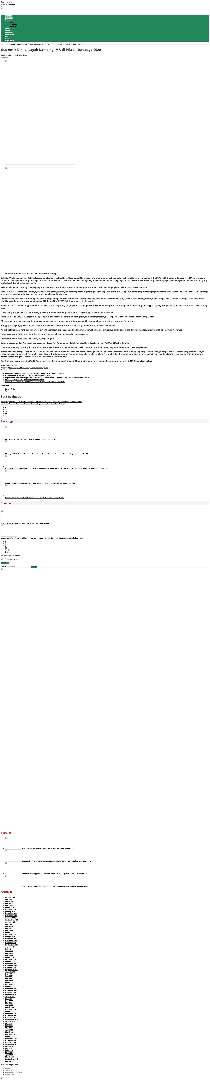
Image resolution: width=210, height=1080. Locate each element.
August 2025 (10, 922)
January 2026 (10, 912)
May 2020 (8, 1053)
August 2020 (10, 1046)
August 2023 (10, 972)
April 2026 (9, 905)
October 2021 (10, 1017)
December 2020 (11, 1038)
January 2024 (10, 961)
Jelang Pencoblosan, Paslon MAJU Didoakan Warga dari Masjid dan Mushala (35, 382)
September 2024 (11, 945)
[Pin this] (6, 412)
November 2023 (11, 966)
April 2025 (9, 930)
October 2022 (10, 993)
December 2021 (11, 1013)
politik (45, 368)
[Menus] (1, 6)
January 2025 (10, 936)
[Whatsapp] (6, 416)
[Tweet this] (6, 409)
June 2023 (9, 976)
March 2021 (9, 1032)
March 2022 (9, 1007)
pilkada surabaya (36, 368)
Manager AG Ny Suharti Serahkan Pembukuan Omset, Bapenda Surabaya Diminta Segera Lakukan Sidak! (46, 454)
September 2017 (11, 1059)
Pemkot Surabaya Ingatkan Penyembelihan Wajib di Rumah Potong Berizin (34, 498)
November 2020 (11, 1040)
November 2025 (11, 916)
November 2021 (11, 1015)
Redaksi (8, 1068)
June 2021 (9, 1026)
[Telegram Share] (6, 414)
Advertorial (9, 1074)
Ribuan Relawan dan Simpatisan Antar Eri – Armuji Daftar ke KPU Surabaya (34, 373)
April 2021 (9, 1030)
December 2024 (11, 939)
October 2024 (10, 943)
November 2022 (11, 990)
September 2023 (11, 970)
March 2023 (9, 982)
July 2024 (8, 949)
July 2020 (8, 1049)
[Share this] (5, 407)
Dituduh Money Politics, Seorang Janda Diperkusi (24, 380)
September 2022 (11, 995)
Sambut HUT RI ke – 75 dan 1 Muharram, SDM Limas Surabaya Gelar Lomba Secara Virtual (41, 402)
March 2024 (9, 957)
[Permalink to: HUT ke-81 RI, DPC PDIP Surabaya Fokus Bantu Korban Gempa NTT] (13, 437)
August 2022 (10, 997)
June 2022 (9, 1001)
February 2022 (10, 1009)
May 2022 (8, 1003)
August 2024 (10, 947)
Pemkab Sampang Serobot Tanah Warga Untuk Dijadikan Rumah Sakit (33, 404)
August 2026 (10, 897)
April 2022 (9, 1005)
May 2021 (8, 1028)
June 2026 (9, 901)
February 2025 (10, 934)
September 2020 (11, 1044)
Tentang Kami (11, 1070)
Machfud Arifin (23, 368)
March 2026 (9, 907)
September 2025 (11, 920)
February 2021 (10, 1034)
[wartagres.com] (8, 4)
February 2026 (10, 909)
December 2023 (11, 963)
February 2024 (10, 959)
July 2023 (8, 974)
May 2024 (8, 953)
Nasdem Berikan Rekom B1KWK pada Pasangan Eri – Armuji (28, 375)
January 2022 (10, 1011)
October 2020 (10, 1042)
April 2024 (9, 955)
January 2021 (10, 1036)
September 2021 (11, 1019)
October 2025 (10, 918)
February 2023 (10, 984)
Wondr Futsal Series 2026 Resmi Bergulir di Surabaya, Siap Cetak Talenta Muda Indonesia (40, 483)
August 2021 (10, 1022)
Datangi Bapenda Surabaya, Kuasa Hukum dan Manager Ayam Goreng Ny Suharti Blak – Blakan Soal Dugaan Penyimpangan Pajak (56, 468)
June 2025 (9, 926)
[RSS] (6, 391)
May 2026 (8, 903)
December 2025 (11, 914)
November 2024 (11, 941)
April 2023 (9, 980)
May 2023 (8, 978)
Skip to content (7, 2)
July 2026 (8, 899)
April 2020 (9, 1055)
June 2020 (9, 1051)
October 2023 (10, 968)
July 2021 (8, 1024)
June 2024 (9, 951)
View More (5, 563)
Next (7, 552)
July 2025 (8, 924)
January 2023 (10, 986)
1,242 (7, 550)
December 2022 (11, 988)
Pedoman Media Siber (13, 1072)
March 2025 (9, 932)
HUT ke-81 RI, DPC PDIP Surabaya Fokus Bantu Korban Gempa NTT (31, 439)
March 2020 (9, 1057)
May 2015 (8, 1061)
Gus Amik (13, 368)
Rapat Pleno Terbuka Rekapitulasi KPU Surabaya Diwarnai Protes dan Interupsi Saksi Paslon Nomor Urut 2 (47, 378)
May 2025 (8, 928)
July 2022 (8, 999)
